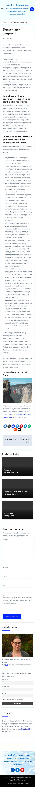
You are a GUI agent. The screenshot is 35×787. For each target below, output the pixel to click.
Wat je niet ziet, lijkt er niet (15, 492)
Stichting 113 (25, 729)
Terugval (7, 470)
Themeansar (21, 780)
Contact (9, 783)
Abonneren (25, 783)
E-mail (5, 577)
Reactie (6, 539)
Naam (5, 568)
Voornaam (5, 680)
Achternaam (6, 686)
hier (6, 665)
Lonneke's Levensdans (17, 5)
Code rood (8, 513)
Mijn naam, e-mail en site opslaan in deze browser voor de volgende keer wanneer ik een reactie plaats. (17, 600)
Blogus (11, 780)
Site (4, 586)
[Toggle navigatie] (2, 9)
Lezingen (16, 783)
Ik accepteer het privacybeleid (13, 700)
